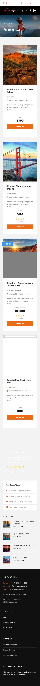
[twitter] (9, 3)
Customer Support (10, 645)
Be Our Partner (8, 628)
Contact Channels (10, 655)
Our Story (6, 617)
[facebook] (3, 3)
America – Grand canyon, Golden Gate (20, 284)
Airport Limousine (20, 557)
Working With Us (9, 623)
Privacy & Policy (9, 650)
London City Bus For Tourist (24, 546)
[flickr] (6, 3)
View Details (20, 127)
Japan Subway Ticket (21, 534)
